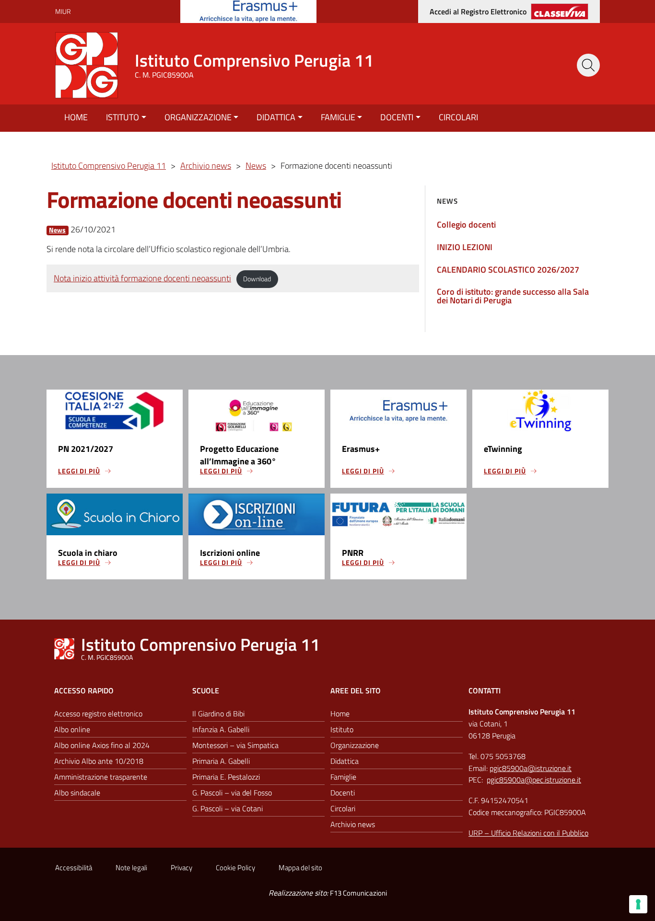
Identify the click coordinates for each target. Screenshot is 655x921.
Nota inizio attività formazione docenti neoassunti (142, 278)
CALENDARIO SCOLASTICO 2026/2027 (508, 269)
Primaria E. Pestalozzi (226, 777)
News (57, 230)
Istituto (122, 117)
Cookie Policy (235, 867)
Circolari (458, 117)
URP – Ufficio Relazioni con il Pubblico (528, 833)
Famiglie (338, 117)
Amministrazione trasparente (100, 777)
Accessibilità (73, 867)
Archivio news (352, 824)
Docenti (396, 117)
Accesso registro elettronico (98, 713)
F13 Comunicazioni (358, 892)
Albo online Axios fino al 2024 (102, 745)
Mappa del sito (300, 867)
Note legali (131, 867)
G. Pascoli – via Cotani (227, 808)
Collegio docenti (466, 224)
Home (76, 117)
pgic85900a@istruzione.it (531, 768)
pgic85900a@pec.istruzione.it (534, 779)
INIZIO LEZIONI (464, 247)
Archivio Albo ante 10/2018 (98, 761)
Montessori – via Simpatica (235, 745)
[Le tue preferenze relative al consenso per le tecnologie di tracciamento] (638, 904)
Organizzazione (198, 117)
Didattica (276, 117)
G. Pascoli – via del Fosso (232, 792)
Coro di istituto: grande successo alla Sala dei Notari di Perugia (513, 296)
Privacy (181, 867)
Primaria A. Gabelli (221, 761)
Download (257, 279)
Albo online (72, 729)
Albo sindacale (77, 792)
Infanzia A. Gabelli (220, 729)
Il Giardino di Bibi (218, 713)
